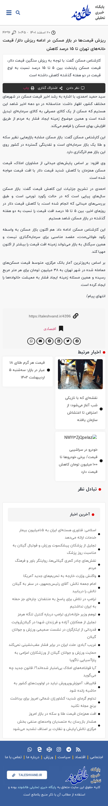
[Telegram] (68, 749)
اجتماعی (96, 757)
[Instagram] (58, 749)
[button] (18, 13)
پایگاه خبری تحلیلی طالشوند (37, 787)
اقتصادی (50, 329)
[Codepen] (49, 749)
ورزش (48, 757)
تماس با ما (13, 757)
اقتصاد (80, 757)
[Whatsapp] (29, 749)
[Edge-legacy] (39, 749)
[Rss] (78, 749)
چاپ (26, 88)
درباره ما (32, 757)
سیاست (64, 757)
